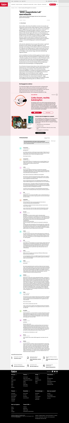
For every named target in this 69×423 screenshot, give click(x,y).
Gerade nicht (53, 94)
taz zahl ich (25, 396)
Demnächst (37, 393)
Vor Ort (36, 394)
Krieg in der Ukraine (26, 378)
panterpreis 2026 (50, 384)
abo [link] (46, 1)
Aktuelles (36, 377)
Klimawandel (25, 385)
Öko (12, 378)
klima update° (13, 396)
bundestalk (13, 393)
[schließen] (57, 95)
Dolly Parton (25, 384)
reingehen (13, 400)
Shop (12, 410)
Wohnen (24, 382)
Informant (37, 417)
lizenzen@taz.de (18, 416)
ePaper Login (25, 409)
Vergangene (37, 397)
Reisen (12, 407)
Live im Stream (37, 396)
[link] (13, 4)
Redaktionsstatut (42, 415)
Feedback (25, 406)
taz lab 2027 (37, 399)
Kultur (12, 381)
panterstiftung (49, 382)
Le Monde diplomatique (51, 396)
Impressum (46, 417)
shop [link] (20, 1)
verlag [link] (12, 1)
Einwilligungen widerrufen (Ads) (40, 418)
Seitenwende (52, 417)
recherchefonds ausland (51, 381)
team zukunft (25, 393)
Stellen (36, 381)
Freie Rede (13, 399)
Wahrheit (12, 387)
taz (14, 371)
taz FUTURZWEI (50, 395)
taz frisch (24, 394)
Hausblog (37, 378)
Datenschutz (41, 417)
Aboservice (25, 408)
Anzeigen (13, 411)
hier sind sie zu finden (30, 143)
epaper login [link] (55, 1)
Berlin (16, 7)
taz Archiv (49, 398)
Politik (12, 377)
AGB (49, 417)
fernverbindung (14, 394)
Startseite (12, 7)
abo (48, 377)
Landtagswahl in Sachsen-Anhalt (27, 381)
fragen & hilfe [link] (23, 1)
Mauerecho (13, 397)
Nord (12, 385)
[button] (57, 4)
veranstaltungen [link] (16, 1)
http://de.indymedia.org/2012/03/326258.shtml (31, 203)
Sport (12, 382)
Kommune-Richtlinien (49, 415)
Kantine (12, 408)
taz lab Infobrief (26, 397)
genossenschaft (50, 378)
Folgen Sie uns (49, 371)
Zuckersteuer (25, 377)
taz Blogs (48, 393)
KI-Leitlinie (55, 415)
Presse (36, 382)
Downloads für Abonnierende (28, 411)
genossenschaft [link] (50, 1)
